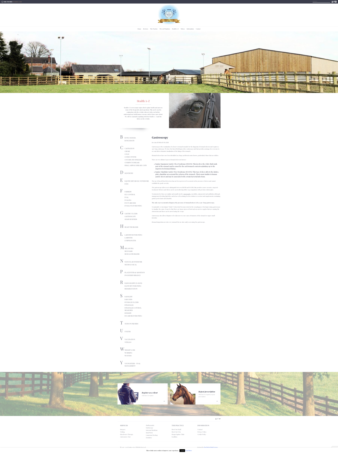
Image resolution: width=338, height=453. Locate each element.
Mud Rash (128, 251)
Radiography (150, 425)
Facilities (174, 437)
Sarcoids (128, 299)
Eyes (126, 184)
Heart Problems (131, 227)
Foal (127, 197)
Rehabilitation (131, 289)
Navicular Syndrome (133, 262)
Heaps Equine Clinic (178, 434)
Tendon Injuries (131, 324)
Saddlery (128, 297)
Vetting (122, 432)
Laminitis (128, 238)
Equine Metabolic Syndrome (137, 181)
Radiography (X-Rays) (133, 283)
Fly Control (130, 194)
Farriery (128, 192)
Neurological (131, 265)
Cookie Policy (201, 434)
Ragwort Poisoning (133, 286)
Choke (127, 151)
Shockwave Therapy (126, 434)
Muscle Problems (132, 254)
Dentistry (129, 173)
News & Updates (165, 29)
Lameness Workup (152, 435)
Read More (188, 450)
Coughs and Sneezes (133, 160)
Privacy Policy (201, 432)
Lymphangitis (130, 240)
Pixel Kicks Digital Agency (211, 447)
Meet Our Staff (176, 429)
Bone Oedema (130, 138)
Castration (129, 148)
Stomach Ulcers (132, 302)
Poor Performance (133, 275)
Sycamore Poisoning (133, 316)
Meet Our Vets (176, 432)
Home (139, 29)
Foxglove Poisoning (133, 206)
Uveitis (128, 331)
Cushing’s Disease (132, 163)
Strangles (129, 305)
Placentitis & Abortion (135, 272)
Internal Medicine (151, 430)
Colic (127, 154)
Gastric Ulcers (131, 214)
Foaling (128, 200)
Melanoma (129, 248)
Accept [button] (182, 450)
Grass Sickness (131, 219)
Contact (198, 29)
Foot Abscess (130, 203)
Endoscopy (149, 428)
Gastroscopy (130, 216)
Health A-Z (175, 29)
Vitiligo (128, 342)
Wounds (128, 356)
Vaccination (130, 339)
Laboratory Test (125, 437)
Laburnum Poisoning (133, 235)
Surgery (128, 313)
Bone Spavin (129, 141)
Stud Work (149, 433)
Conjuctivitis (130, 157)
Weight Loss (130, 350)
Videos (183, 29)
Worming (128, 353)
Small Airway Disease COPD (136, 165)
